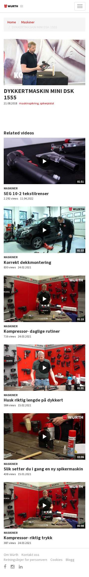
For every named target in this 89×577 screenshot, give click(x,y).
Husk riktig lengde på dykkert (33, 400)
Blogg (70, 559)
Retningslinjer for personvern (25, 559)
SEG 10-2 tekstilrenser (26, 193)
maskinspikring (29, 103)
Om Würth (11, 554)
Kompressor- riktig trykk (28, 537)
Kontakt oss (30, 554)
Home (11, 22)
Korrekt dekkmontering (27, 262)
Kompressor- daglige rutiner (32, 331)
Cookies (56, 559)
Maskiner (28, 22)
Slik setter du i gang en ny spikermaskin (43, 469)
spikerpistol (47, 103)
